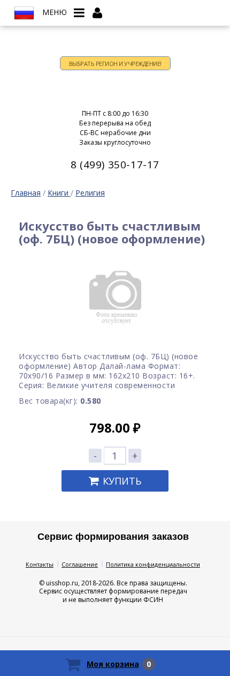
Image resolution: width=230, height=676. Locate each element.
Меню (54, 12)
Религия (90, 193)
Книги (59, 193)
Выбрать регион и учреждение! (115, 64)
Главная (26, 193)
